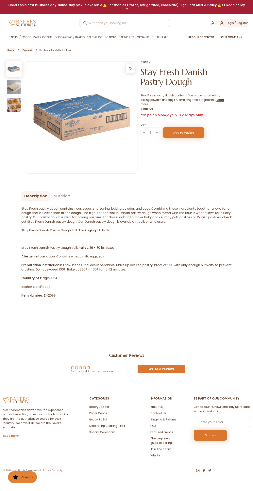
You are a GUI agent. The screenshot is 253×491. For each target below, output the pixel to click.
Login (230, 23)
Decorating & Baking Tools (107, 426)
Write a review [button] (161, 369)
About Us (156, 407)
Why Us (155, 455)
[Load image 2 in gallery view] (14, 87)
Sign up (210, 435)
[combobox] (124, 23)
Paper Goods (98, 413)
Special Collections (102, 432)
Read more (11, 436)
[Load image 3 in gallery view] (14, 105)
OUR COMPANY (231, 37)
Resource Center (201, 37)
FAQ (153, 426)
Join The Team (160, 449)
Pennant (27, 50)
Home (11, 50)
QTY (143, 124)
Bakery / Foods (99, 407)
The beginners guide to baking (161, 440)
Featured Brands (161, 432)
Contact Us (158, 413)
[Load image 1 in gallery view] (14, 69)
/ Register (241, 23)
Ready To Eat (98, 419)
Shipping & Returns (163, 419)
